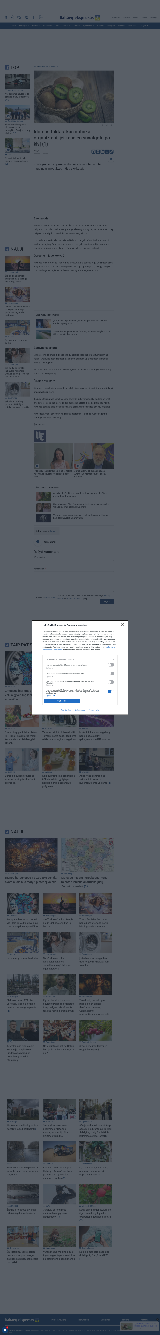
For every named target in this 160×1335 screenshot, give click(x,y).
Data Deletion (65, 710)
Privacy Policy (94, 710)
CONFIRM (62, 701)
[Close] (123, 625)
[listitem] (80, 659)
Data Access (80, 710)
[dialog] (80, 667)
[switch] (111, 664)
